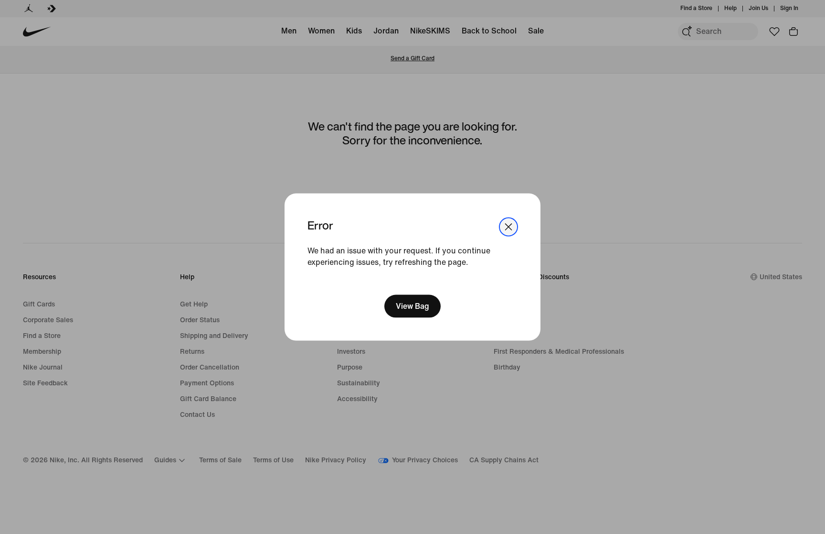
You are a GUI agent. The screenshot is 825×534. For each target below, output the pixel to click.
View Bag (412, 306)
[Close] (508, 226)
